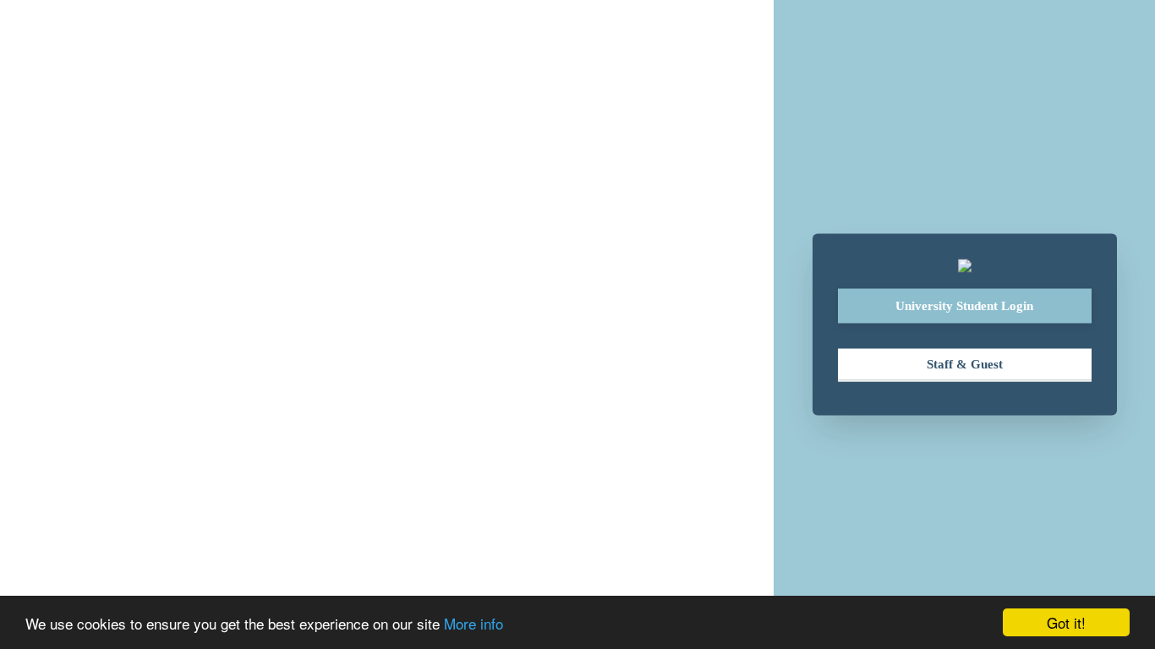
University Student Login (964, 306)
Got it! (1066, 622)
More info (473, 623)
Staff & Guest (965, 364)
